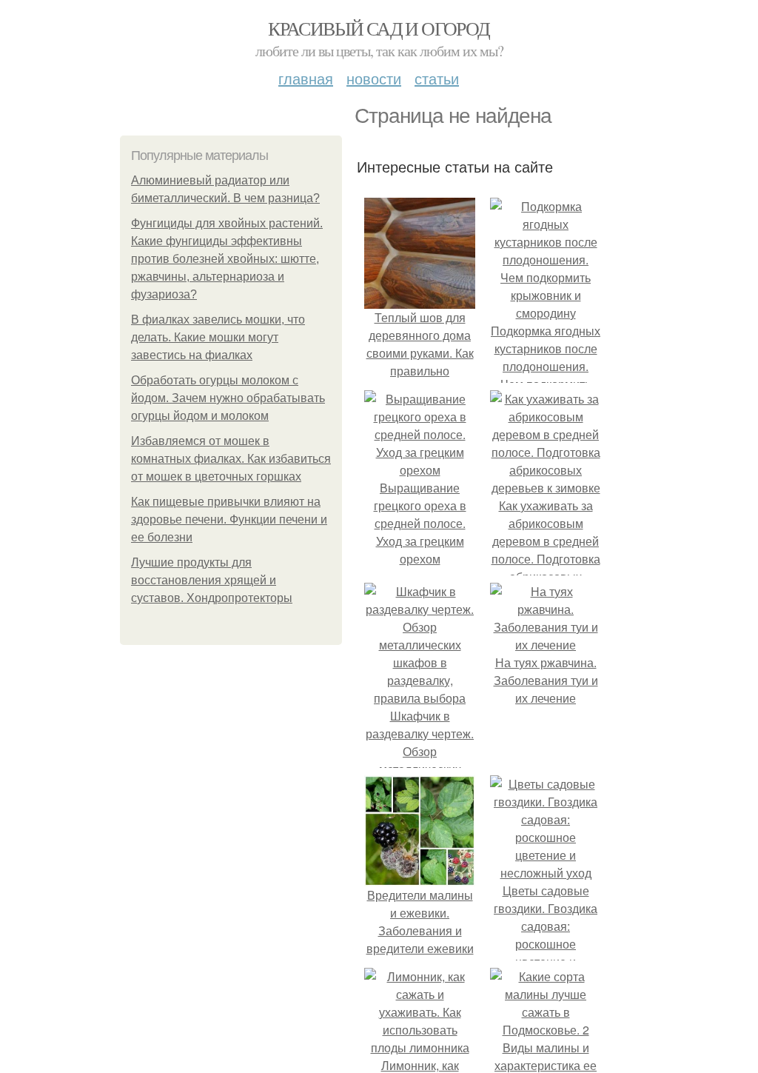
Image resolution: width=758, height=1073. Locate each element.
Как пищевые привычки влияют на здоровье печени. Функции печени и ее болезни (229, 519)
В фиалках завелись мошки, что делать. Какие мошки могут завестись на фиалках (218, 337)
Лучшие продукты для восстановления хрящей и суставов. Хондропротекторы (211, 580)
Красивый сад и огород (378, 28)
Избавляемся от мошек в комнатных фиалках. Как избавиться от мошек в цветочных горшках (231, 459)
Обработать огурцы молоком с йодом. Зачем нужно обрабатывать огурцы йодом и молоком (228, 398)
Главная (305, 78)
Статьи (437, 78)
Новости (373, 78)
